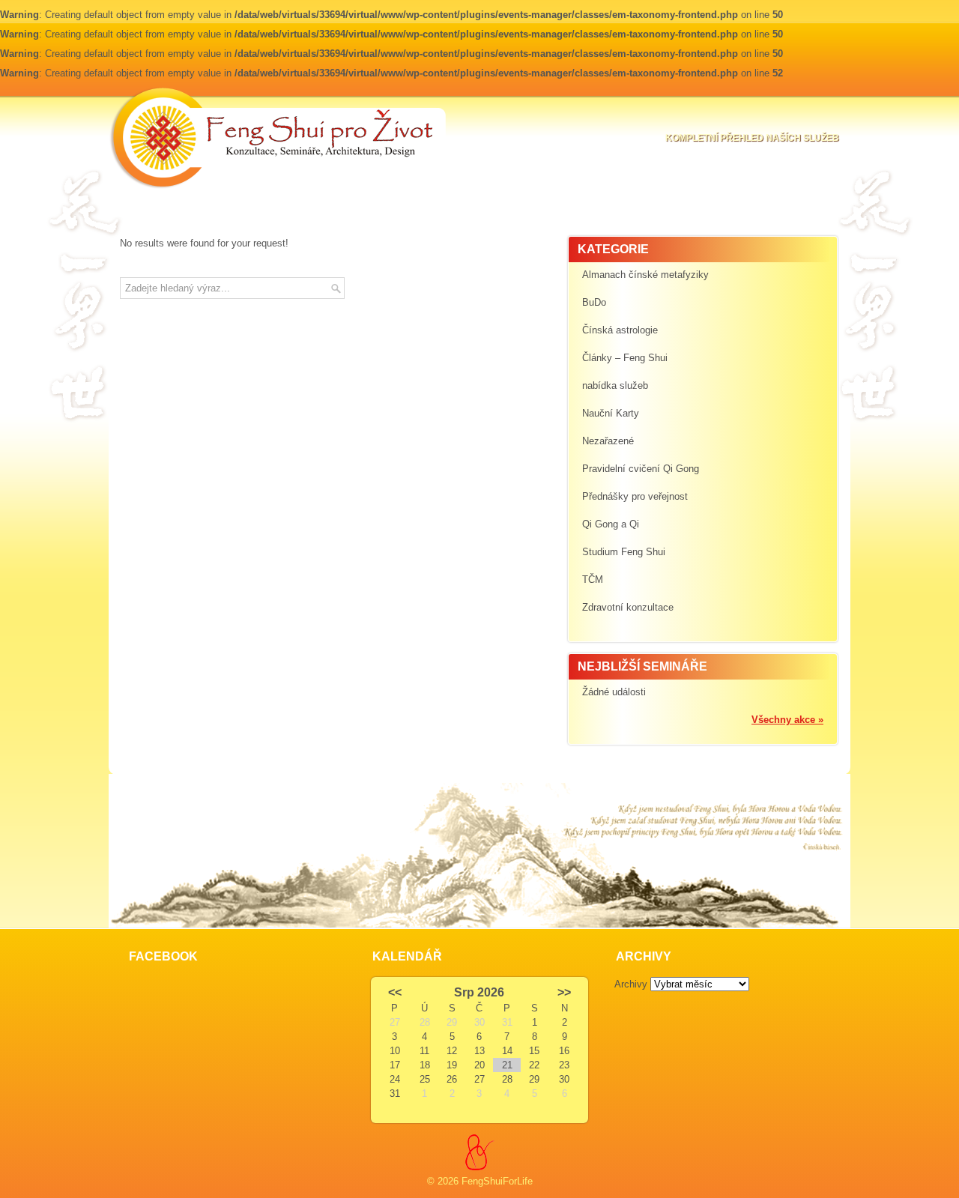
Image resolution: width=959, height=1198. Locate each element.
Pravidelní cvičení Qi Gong (640, 468)
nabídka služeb (615, 385)
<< (395, 992)
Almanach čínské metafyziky (645, 274)
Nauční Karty (610, 413)
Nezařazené (608, 441)
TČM (592, 579)
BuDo (594, 302)
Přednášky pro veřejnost (635, 496)
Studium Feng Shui (623, 551)
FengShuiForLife (497, 1181)
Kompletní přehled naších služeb (752, 138)
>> (564, 992)
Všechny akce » (787, 719)
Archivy (630, 984)
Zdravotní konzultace (628, 607)
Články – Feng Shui (625, 357)
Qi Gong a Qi (610, 524)
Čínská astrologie (620, 330)
